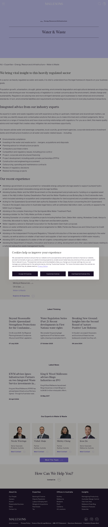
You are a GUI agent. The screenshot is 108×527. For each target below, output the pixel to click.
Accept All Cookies (25, 274)
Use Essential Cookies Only (81, 274)
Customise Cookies (53, 274)
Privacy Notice (43, 266)
